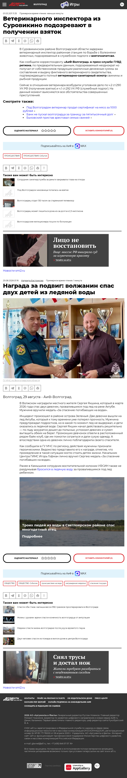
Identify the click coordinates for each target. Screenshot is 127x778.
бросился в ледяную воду (55, 469)
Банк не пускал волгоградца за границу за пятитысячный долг (69, 114)
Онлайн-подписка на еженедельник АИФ (69, 702)
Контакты (29, 698)
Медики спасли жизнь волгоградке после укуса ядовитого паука (51, 628)
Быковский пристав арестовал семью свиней (58, 117)
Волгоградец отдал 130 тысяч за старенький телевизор (45, 200)
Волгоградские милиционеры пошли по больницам (44, 221)
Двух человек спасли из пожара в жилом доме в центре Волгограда (52, 638)
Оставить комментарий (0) (99, 131)
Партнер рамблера (53, 766)
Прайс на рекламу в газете (51, 698)
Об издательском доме (79, 698)
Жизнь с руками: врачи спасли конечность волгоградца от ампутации (53, 617)
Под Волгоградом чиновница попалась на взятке (42, 190)
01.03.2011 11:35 (10, 13)
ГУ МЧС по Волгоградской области (21, 380)
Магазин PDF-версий (34, 702)
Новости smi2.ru (14, 270)
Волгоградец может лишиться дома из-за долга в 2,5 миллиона (50, 211)
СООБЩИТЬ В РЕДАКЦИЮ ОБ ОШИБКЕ (42, 706)
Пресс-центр (101, 698)
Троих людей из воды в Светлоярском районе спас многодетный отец (68, 527)
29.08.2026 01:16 (11, 280)
